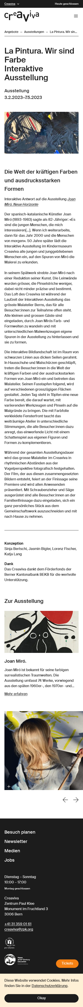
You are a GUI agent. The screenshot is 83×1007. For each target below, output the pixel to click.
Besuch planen (19, 832)
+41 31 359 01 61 (17, 924)
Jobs (9, 860)
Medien (12, 851)
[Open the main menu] (76, 16)
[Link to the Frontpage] (21, 16)
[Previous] (65, 799)
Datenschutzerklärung (50, 986)
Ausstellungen (34, 32)
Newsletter (15, 842)
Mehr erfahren (15, 694)
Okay (41, 998)
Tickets (67, 963)
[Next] (75, 799)
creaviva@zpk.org (18, 929)
